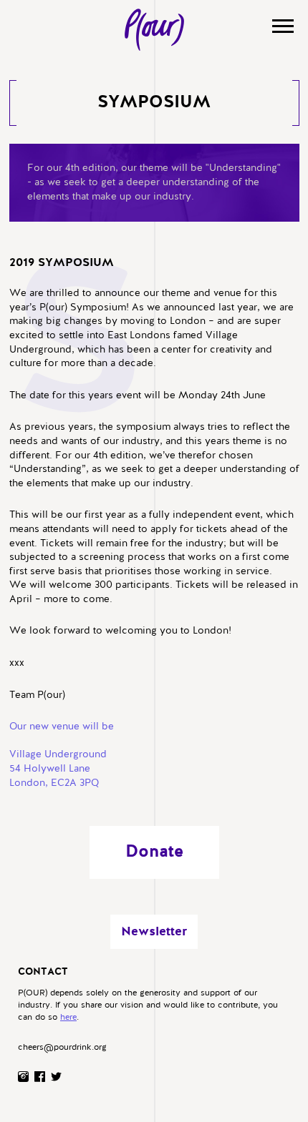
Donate (154, 852)
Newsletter (154, 931)
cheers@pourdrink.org (62, 1047)
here (68, 1017)
